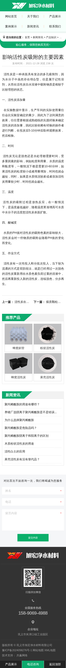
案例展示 (11, 26)
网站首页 (11, 16)
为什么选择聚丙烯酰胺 (19, 420)
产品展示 (55, 16)
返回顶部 (55, 664)
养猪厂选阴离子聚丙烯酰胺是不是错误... (31, 412)
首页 (27, 37)
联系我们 (55, 26)
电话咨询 (33, 664)
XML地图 (50, 650)
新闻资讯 (33, 26)
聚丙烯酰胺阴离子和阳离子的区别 (27, 435)
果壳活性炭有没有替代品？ (22, 459)
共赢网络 (21, 655)
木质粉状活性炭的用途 (19, 443)
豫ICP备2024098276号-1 (17, 650)
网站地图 (38, 650)
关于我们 (33, 16)
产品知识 (51, 37)
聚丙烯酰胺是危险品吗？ (21, 427)
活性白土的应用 (15, 451)
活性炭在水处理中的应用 (30, 301)
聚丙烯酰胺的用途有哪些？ (22, 404)
